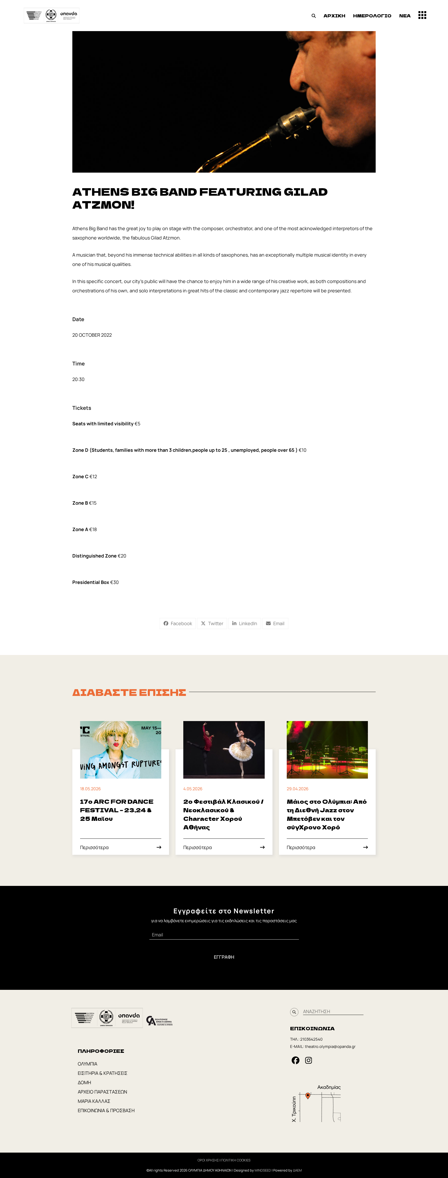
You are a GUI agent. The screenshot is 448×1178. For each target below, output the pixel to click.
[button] (314, 15)
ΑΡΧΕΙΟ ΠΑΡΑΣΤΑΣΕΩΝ (102, 1092)
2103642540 (311, 1039)
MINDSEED (263, 1170)
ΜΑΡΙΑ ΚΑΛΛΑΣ (94, 1101)
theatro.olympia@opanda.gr (330, 1046)
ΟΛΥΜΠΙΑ (87, 1064)
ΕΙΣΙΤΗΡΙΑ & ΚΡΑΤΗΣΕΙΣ (103, 1073)
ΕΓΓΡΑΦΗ (224, 957)
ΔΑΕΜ (297, 1170)
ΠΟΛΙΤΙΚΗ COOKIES (235, 1160)
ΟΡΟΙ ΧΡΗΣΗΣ (208, 1160)
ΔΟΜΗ (84, 1082)
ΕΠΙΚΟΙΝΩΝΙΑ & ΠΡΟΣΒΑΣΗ (106, 1110)
